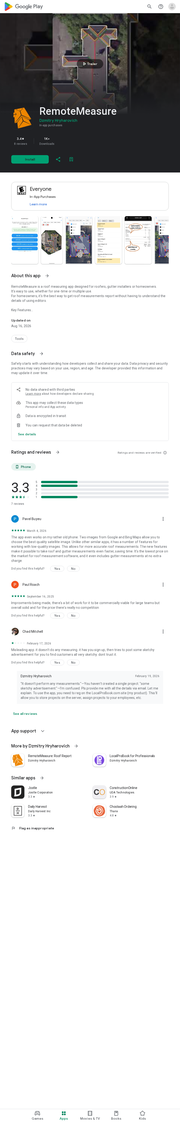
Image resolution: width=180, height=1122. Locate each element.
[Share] (58, 159)
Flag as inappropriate (32, 828)
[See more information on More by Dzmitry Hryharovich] (76, 746)
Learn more (38, 204)
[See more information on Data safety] (41, 353)
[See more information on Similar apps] (42, 778)
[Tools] (19, 338)
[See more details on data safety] (27, 434)
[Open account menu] (172, 6)
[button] (24, 240)
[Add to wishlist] (71, 159)
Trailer (89, 64)
